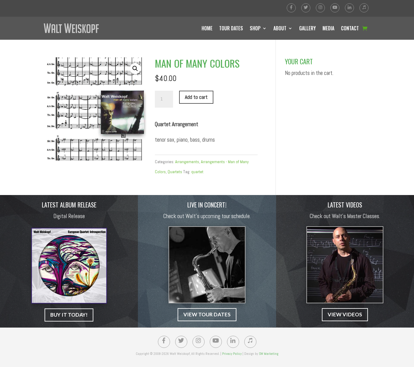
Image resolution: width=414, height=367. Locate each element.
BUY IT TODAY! (69, 314)
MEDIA (328, 28)
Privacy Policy (232, 354)
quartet (197, 171)
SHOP (255, 28)
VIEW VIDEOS (345, 314)
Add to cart (196, 97)
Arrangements (187, 161)
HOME (207, 28)
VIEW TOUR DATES (207, 314)
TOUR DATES (231, 28)
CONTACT (350, 28)
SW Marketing (268, 354)
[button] (135, 68)
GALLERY (307, 28)
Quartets (175, 171)
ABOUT (279, 28)
